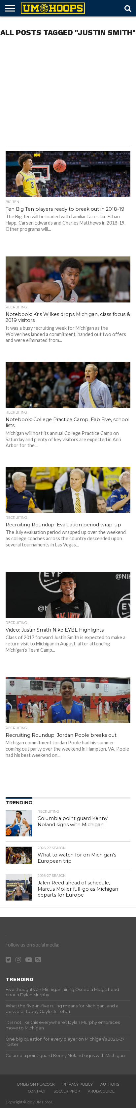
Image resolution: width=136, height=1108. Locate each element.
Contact (37, 1091)
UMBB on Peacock (36, 1084)
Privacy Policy (77, 1084)
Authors (109, 1084)
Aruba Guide (101, 1091)
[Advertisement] (68, 93)
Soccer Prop (66, 1091)
